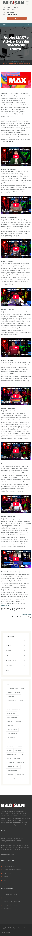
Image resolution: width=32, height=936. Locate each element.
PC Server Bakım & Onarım (11, 894)
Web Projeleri (7, 873)
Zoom (7, 670)
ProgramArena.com (20, 823)
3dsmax (23, 688)
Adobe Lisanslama (12, 717)
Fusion (9, 758)
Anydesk (8, 646)
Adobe (22, 61)
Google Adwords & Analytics (12, 869)
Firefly (21, 754)
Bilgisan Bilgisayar (13, 61)
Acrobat (17, 692)
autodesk (18, 750)
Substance (20, 775)
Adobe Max (10, 721)
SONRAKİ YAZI (26, 614)
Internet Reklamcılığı (9, 866)
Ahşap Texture (11, 742)
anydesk (19, 746)
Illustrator (10, 762)
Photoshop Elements (13, 766)
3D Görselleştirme (12, 688)
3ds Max (9, 692)
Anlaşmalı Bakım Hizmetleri (11, 901)
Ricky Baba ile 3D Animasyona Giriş (19, 617)
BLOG (16, 18)
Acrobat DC (10, 696)
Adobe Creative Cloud (13, 709)
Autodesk (8, 650)
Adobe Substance (12, 729)
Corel (7, 655)
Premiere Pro (10, 775)
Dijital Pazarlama (11, 660)
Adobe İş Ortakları (12, 733)
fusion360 (17, 758)
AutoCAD (9, 750)
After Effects (11, 738)
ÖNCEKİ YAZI (5, 606)
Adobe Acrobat (11, 705)
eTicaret (5, 877)
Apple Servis (7, 908)
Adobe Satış (19, 721)
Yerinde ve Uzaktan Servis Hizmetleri (14, 898)
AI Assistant (10, 746)
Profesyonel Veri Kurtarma (11, 905)
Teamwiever (9, 665)
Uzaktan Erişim (11, 779)
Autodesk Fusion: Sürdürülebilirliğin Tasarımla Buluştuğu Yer (13, 609)
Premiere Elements (12, 770)
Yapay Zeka (21, 779)
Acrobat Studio (11, 701)
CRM (4, 880)
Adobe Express (11, 713)
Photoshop (20, 762)
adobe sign (10, 725)
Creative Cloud (11, 754)
